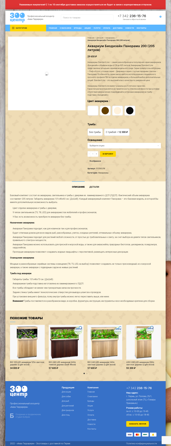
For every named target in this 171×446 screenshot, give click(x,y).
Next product (159, 39)
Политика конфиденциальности (141, 443)
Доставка (92, 420)
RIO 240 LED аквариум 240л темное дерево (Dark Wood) (62, 363)
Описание (78, 187)
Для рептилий (68, 406)
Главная (91, 38)
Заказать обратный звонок (134, 19)
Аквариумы (110, 38)
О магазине (93, 396)
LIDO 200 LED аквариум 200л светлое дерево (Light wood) (140, 363)
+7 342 (131, 16)
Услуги (91, 410)
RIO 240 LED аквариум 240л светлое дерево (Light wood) (102, 363)
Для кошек (66, 392)
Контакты (92, 429)
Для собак (66, 396)
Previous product (154, 39)
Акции (90, 406)
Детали (94, 187)
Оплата (91, 415)
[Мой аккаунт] (154, 17)
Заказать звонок (137, 424)
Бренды (91, 401)
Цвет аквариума (98, 101)
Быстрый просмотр (42, 329)
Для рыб (99, 38)
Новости (91, 424)
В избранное (95, 161)
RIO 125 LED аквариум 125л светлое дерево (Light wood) (27, 363)
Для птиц (66, 415)
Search (109, 18)
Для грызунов (68, 410)
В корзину (108, 154)
